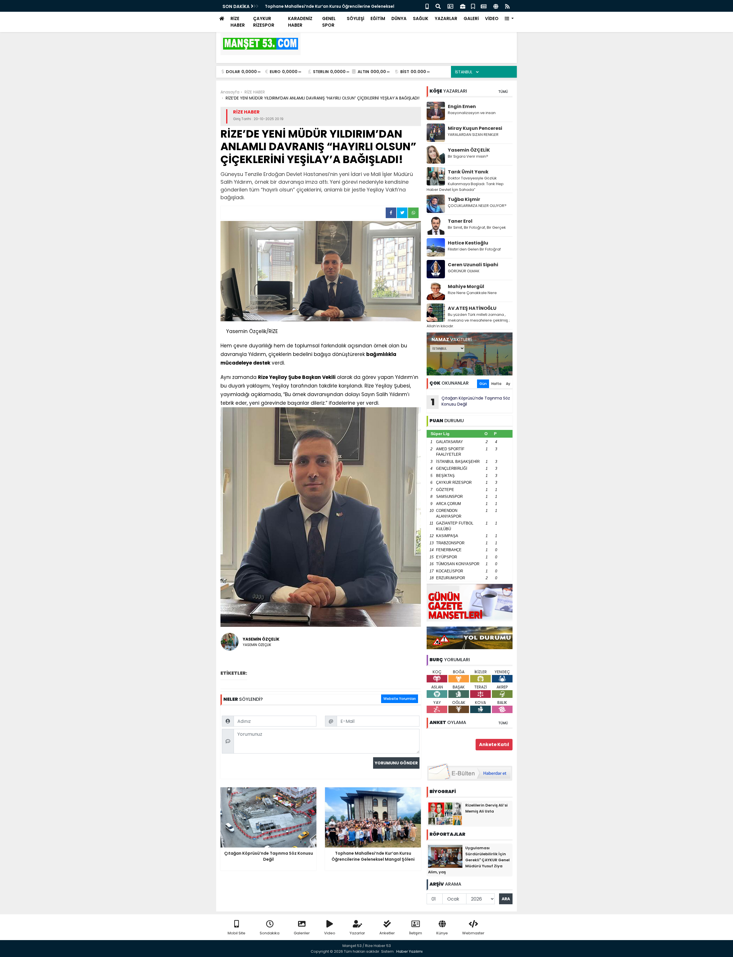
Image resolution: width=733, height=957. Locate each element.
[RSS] (507, 5)
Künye (442, 933)
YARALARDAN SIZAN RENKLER (473, 134)
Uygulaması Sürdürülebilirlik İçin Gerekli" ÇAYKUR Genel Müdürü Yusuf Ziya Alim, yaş (469, 860)
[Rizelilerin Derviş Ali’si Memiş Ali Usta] (445, 813)
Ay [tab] (508, 383)
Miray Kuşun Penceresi (475, 128)
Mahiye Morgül (466, 286)
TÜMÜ (503, 91)
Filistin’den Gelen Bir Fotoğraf (474, 249)
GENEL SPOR (329, 21)
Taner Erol (460, 221)
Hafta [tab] (496, 383)
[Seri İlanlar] (473, 5)
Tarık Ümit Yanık (468, 172)
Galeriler (302, 933)
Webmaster (473, 933)
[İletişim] (450, 5)
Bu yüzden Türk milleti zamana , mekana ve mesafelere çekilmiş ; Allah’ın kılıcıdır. (468, 320)
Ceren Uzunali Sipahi (473, 264)
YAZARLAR (446, 18)
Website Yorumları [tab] (399, 698)
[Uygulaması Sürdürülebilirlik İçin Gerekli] (445, 856)
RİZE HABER (237, 21)
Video (329, 933)
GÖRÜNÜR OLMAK (464, 271)
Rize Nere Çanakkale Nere (472, 292)
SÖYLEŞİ (355, 18)
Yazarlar (357, 933)
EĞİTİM (378, 18)
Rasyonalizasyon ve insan (472, 113)
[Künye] (495, 5)
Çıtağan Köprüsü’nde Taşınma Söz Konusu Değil (470, 401)
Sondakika (269, 933)
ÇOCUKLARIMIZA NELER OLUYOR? (477, 205)
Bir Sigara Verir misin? (468, 156)
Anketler (387, 933)
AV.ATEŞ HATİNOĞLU (472, 308)
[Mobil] (427, 5)
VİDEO (491, 18)
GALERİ (471, 18)
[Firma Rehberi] (462, 5)
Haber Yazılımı (409, 951)
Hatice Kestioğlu (468, 243)
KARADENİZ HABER (300, 21)
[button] (509, 19)
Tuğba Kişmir (464, 199)
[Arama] (438, 5)
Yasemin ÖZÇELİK (469, 150)
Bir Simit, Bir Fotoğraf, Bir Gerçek (477, 227)
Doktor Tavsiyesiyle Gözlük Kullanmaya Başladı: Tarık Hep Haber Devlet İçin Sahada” (465, 183)
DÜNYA (399, 18)
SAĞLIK (420, 18)
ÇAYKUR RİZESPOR (263, 21)
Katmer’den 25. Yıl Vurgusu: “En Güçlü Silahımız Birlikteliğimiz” (329, 6)
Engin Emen (462, 106)
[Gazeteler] (483, 5)
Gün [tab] (483, 383)
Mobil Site (236, 933)
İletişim (415, 933)
